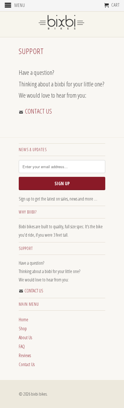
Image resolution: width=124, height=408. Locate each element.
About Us (25, 337)
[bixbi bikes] (62, 24)
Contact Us (27, 364)
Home (23, 319)
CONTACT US (38, 111)
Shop (23, 328)
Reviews (25, 355)
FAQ (22, 346)
